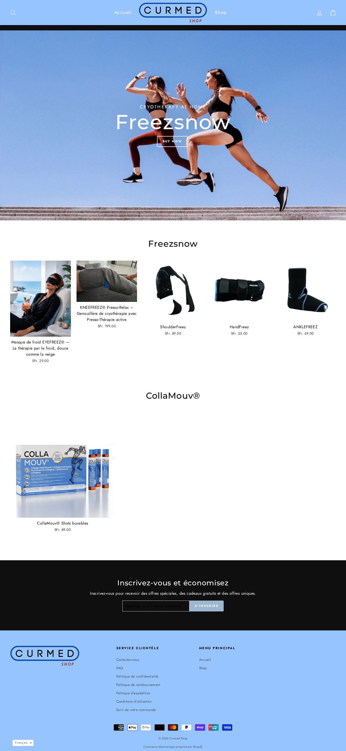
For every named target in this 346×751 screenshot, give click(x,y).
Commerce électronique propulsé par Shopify (173, 747)
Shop (221, 12)
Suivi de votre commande (136, 709)
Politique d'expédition (133, 693)
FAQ (119, 667)
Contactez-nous (127, 659)
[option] (173, 125)
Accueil (122, 12)
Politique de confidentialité (137, 676)
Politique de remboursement (138, 684)
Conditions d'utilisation (134, 701)
